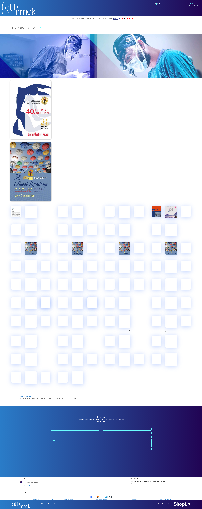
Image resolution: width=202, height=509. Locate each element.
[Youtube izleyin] (159, 4)
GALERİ (98, 18)
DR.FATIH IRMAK (80, 18)
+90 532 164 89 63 (194, 3)
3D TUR (116, 18)
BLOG (104, 18)
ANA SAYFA (71, 18)
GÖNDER (148, 449)
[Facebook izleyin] (157, 4)
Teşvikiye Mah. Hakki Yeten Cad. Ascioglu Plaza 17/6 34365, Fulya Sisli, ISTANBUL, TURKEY (148, 481)
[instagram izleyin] (156, 4)
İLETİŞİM (110, 18)
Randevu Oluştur (155, 6)
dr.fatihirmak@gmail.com (135, 483)
